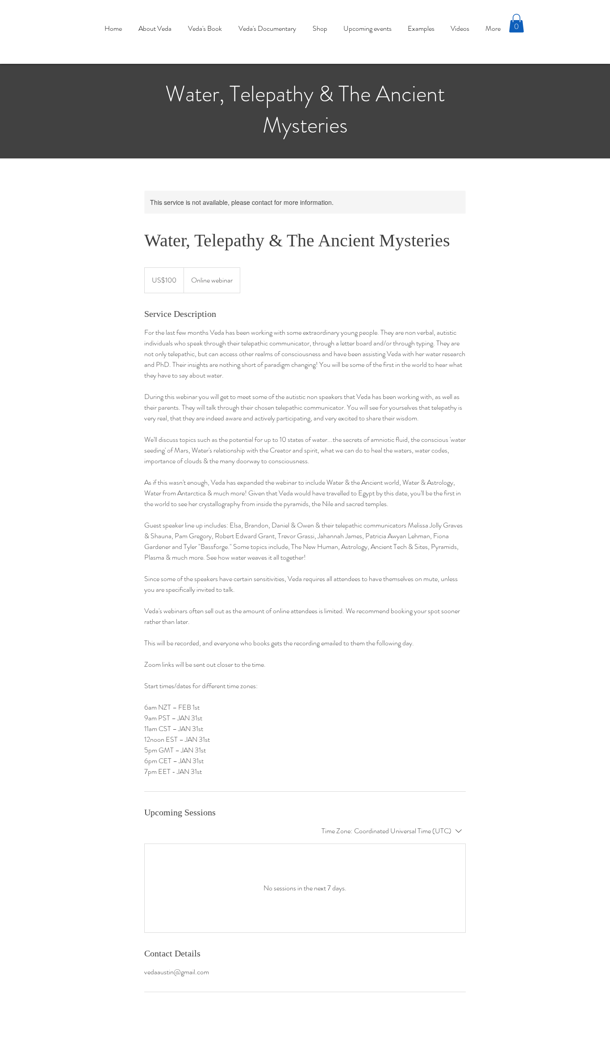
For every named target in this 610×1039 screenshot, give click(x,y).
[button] (516, 23)
